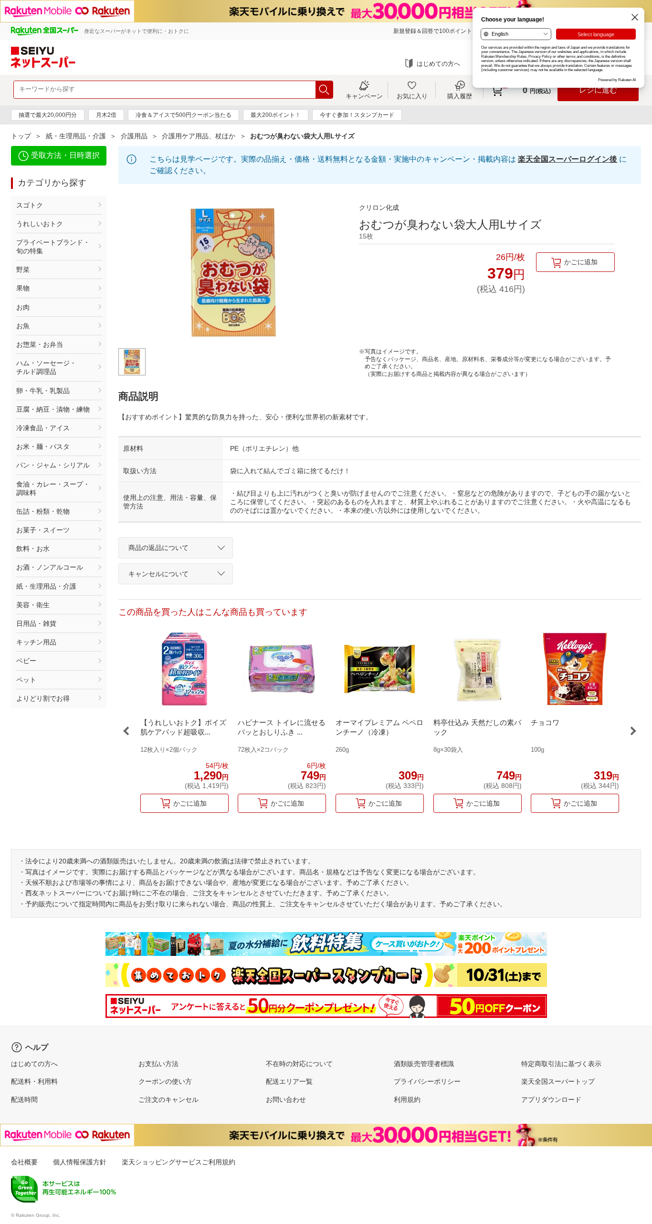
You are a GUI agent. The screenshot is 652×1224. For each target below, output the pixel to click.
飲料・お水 (33, 548)
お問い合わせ (286, 1099)
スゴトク (29, 205)
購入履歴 (459, 96)
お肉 (23, 307)
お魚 (23, 326)
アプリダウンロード (551, 1099)
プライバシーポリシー (427, 1081)
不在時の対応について (299, 1064)
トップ (21, 136)
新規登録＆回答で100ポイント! (433, 31)
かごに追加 (581, 262)
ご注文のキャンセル (168, 1099)
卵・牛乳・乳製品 (43, 390)
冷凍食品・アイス (43, 428)
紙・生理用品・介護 (76, 136)
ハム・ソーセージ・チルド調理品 (46, 367)
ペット (26, 680)
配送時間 (24, 1099)
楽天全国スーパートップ (558, 1081)
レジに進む (598, 90)
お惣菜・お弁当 (39, 344)
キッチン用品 (36, 642)
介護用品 (134, 136)
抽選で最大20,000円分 (48, 115)
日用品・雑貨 (36, 623)
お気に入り (412, 96)
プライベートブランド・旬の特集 (53, 247)
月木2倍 (106, 115)
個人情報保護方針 (79, 1162)
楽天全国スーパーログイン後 (567, 159)
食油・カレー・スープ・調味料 (53, 488)
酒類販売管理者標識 (424, 1064)
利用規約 (407, 1099)
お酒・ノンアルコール (49, 567)
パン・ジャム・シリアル (53, 465)
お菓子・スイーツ (43, 530)
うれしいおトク (39, 224)
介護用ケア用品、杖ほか (198, 136)
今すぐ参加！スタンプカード (357, 115)
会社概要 (24, 1162)
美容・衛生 (33, 605)
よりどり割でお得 (43, 698)
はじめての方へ (438, 64)
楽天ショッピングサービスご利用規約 (178, 1162)
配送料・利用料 (34, 1081)
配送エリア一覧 (289, 1081)
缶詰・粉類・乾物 (43, 511)
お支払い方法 (158, 1064)
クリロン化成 (379, 207)
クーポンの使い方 (165, 1081)
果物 (23, 288)
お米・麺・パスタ (43, 446)
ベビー (26, 660)
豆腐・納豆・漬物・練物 (53, 409)
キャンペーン (364, 96)
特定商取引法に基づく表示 (561, 1064)
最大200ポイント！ (276, 115)
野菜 (23, 269)
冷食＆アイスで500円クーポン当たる (183, 115)
